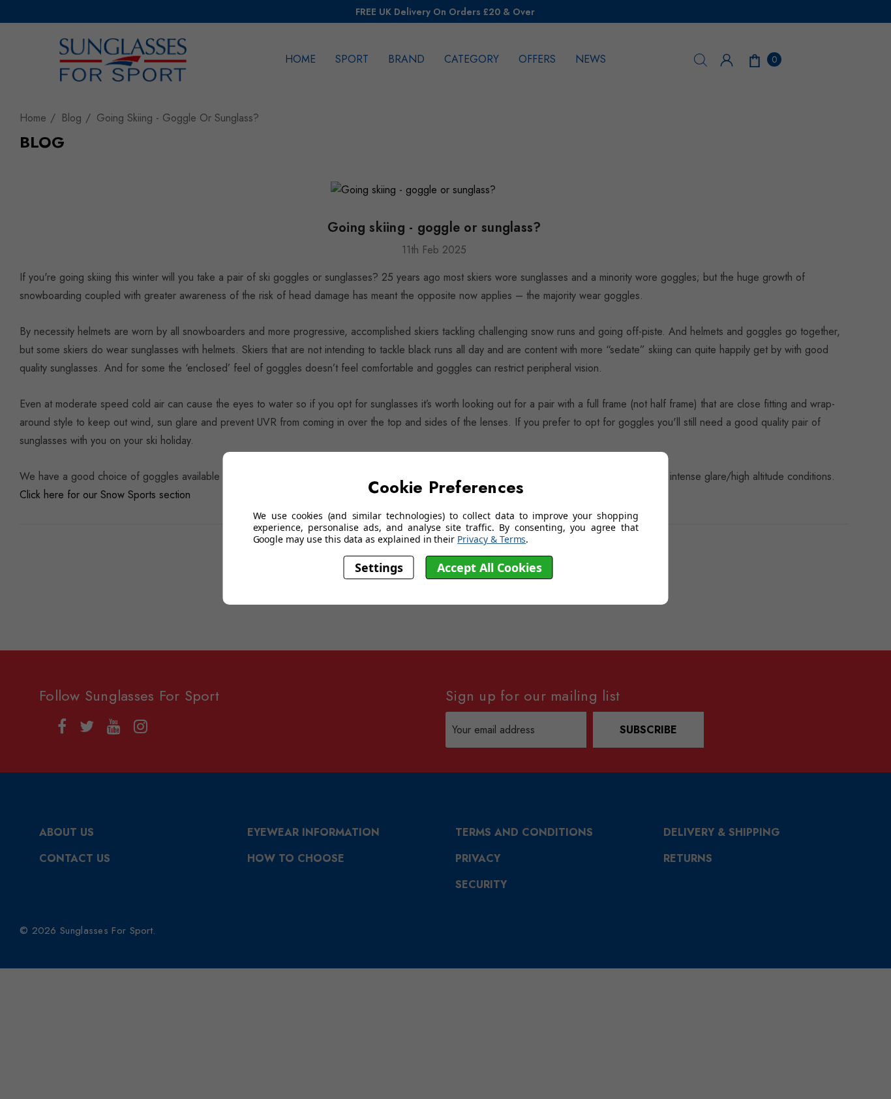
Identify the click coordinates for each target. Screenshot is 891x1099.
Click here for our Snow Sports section (105, 494)
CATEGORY (471, 59)
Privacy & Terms (491, 539)
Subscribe (648, 729)
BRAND (406, 59)
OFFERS (537, 59)
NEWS (590, 59)
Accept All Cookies (489, 567)
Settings (379, 567)
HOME (300, 59)
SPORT (352, 59)
